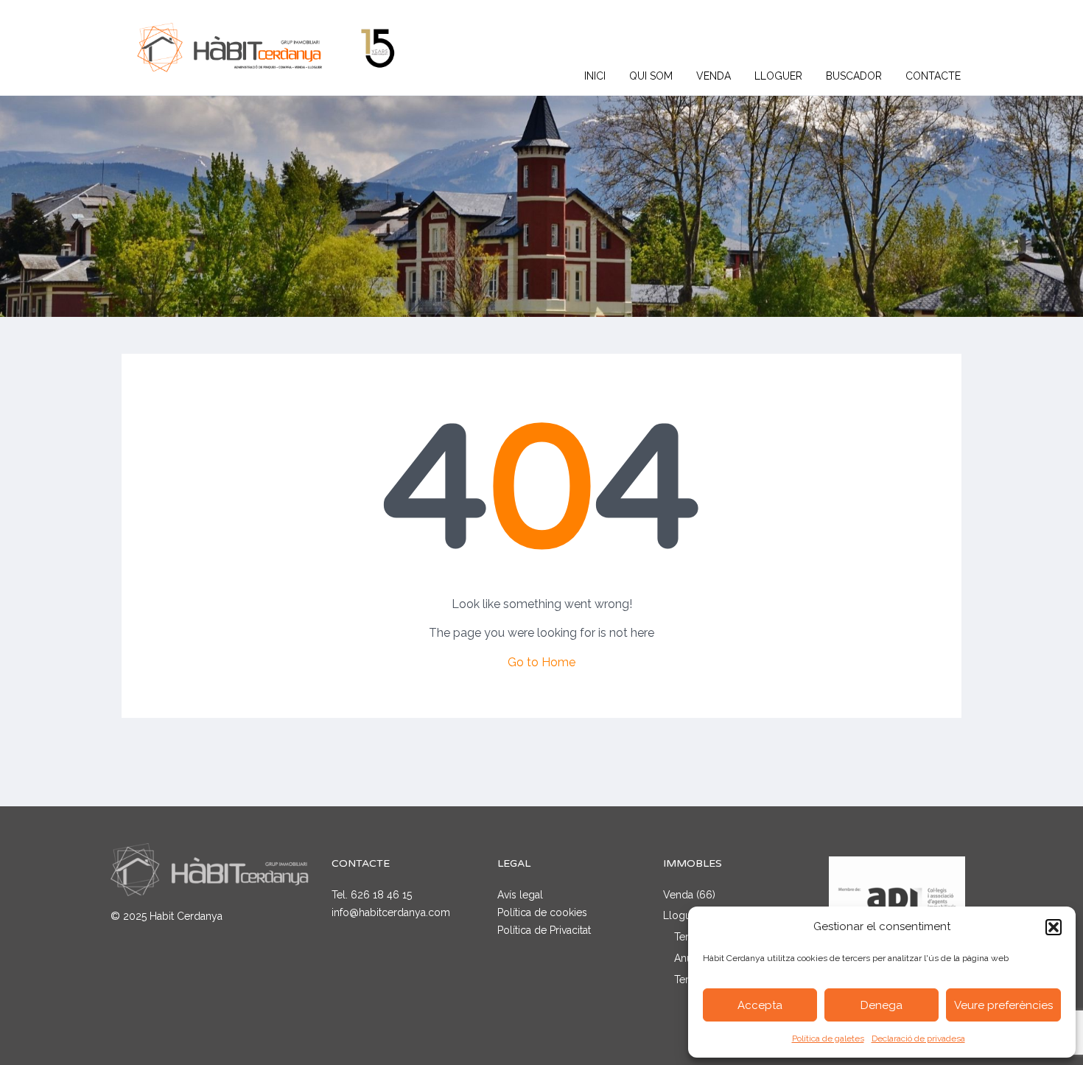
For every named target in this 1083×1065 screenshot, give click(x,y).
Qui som (651, 76)
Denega (881, 1005)
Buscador (854, 76)
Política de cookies (542, 912)
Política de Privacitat (544, 930)
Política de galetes (828, 1038)
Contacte (933, 76)
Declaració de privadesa (918, 1038)
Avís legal (520, 895)
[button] (1053, 927)
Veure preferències (1003, 1005)
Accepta (759, 1005)
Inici (595, 76)
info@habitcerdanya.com (391, 912)
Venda (713, 76)
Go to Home (541, 662)
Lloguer (778, 76)
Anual (687, 958)
